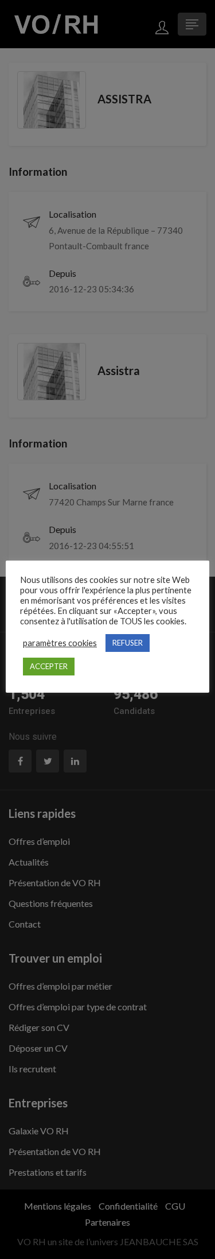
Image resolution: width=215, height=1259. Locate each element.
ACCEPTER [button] (49, 666)
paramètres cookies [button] (60, 643)
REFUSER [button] (127, 642)
